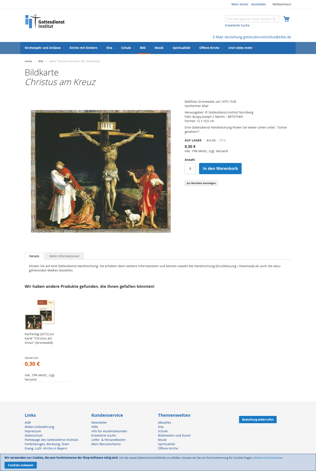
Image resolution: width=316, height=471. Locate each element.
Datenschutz (34, 435)
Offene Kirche (168, 448)
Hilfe (94, 427)
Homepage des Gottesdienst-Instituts (51, 440)
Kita (161, 427)
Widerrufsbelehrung (39, 427)
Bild (40, 61)
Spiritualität (166, 444)
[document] (158, 462)
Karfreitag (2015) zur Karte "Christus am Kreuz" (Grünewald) (39, 338)
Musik (162, 440)
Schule (163, 431)
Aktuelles (164, 422)
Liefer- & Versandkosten (108, 440)
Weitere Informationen (268, 458)
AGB (28, 422)
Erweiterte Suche (237, 25)
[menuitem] (43, 47)
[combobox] (252, 18)
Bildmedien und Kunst (174, 435)
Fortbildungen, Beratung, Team (47, 444)
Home (28, 61)
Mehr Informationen (64, 256)
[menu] (158, 48)
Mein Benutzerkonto (106, 444)
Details (34, 256)
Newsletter (99, 422)
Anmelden (258, 4)
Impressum (33, 431)
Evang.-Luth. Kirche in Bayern (46, 448)
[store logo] (45, 21)
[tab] (34, 256)
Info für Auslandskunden (109, 431)
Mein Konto (240, 4)
